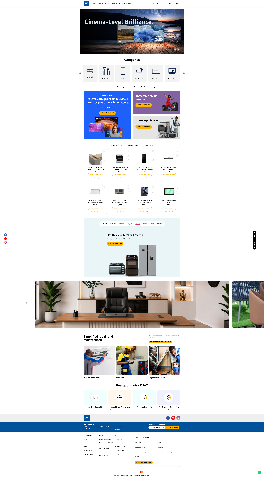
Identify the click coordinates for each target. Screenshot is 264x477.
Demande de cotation (254, 239)
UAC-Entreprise (88, 450)
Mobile (134, 87)
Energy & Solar (156, 87)
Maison (85, 439)
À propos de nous (127, 3)
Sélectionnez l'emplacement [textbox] (143, 452)
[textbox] (167, 452)
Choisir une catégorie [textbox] (155, 427)
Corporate (107, 3)
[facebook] (5, 234)
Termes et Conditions (105, 439)
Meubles (143, 87)
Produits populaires (116, 145)
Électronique (108, 87)
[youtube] (5, 238)
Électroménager (119, 443)
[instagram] (5, 242)
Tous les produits (119, 458)
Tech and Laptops (121, 87)
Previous (80, 74)
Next (183, 74)
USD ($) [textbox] (168, 3)
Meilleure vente (148, 145)
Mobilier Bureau (119, 450)
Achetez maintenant (93, 44)
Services (100, 3)
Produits (94, 3)
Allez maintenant (172, 427)
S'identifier (102, 452)
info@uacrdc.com (119, 426)
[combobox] (168, 3)
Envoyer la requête (143, 462)
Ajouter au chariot (95, 175)
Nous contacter (116, 3)
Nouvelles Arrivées (133, 145)
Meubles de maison (120, 446)
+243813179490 (118, 429)
